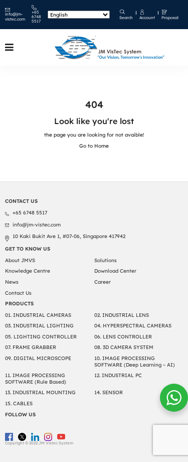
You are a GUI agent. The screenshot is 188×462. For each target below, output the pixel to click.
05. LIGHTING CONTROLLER (41, 336)
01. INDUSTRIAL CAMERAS (38, 315)
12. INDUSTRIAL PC (118, 375)
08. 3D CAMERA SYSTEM (123, 347)
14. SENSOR (108, 392)
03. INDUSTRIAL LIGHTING (39, 325)
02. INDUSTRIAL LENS (121, 315)
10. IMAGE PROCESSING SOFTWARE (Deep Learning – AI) (134, 361)
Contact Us (18, 293)
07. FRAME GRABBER (30, 347)
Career (102, 282)
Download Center (115, 271)
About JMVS (20, 260)
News (12, 282)
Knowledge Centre (27, 271)
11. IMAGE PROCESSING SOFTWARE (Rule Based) (35, 378)
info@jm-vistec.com (15, 16)
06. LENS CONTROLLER (123, 336)
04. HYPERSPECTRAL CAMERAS (132, 325)
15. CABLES (19, 403)
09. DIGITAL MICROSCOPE (38, 358)
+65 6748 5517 (36, 17)
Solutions (105, 260)
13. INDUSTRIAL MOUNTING (40, 392)
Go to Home (94, 146)
